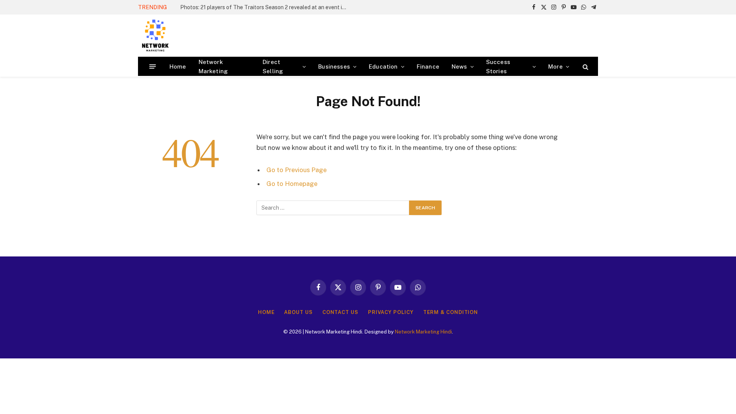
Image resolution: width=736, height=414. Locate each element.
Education (383, 66)
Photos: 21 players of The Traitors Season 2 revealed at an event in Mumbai (266, 7)
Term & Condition (450, 312)
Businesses (334, 66)
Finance (428, 66)
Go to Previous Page (296, 170)
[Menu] (153, 66)
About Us (298, 312)
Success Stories (498, 66)
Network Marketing (213, 66)
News (459, 66)
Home (177, 66)
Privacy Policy (391, 312)
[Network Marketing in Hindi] (155, 36)
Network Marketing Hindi (423, 332)
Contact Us (340, 312)
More (555, 66)
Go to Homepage (291, 183)
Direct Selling (273, 66)
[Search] (584, 66)
